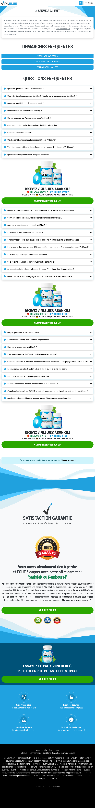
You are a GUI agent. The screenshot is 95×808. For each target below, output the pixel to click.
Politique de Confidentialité (31, 753)
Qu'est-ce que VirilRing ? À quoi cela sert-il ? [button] (25, 103)
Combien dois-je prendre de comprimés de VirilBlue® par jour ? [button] (33, 125)
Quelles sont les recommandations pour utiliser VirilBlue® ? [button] (31, 140)
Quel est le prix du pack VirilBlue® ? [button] (22, 347)
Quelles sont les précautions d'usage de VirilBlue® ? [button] (28, 154)
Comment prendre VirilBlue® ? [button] (19, 132)
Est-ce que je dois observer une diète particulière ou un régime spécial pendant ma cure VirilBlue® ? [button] (48, 247)
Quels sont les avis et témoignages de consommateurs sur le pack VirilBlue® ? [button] (39, 276)
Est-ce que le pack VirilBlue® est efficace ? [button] (25, 232)
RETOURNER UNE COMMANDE (47, 61)
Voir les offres (48, 610)
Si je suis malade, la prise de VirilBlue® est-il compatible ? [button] (31, 262)
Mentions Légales (68, 753)
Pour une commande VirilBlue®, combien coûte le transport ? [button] (32, 354)
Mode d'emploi (42, 750)
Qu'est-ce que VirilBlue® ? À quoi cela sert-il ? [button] (26, 88)
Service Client (53, 750)
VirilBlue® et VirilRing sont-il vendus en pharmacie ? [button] (28, 339)
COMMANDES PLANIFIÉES (47, 67)
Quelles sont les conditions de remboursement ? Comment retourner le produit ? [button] (39, 398)
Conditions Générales (51, 753)
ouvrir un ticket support (63, 29)
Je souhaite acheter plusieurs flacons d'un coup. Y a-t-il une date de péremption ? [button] (40, 269)
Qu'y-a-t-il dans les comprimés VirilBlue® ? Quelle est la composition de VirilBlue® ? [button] (42, 96)
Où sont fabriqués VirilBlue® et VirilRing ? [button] (24, 110)
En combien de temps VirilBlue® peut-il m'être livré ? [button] (28, 376)
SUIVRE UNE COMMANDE (47, 56)
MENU (90, 3)
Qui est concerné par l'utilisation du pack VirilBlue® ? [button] (29, 118)
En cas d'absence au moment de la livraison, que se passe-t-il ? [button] (33, 383)
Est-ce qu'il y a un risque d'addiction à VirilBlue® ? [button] (28, 254)
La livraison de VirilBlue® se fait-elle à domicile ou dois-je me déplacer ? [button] (37, 369)
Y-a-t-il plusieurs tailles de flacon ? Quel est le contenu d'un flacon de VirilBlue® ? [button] (40, 147)
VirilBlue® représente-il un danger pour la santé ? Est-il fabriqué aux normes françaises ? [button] (43, 240)
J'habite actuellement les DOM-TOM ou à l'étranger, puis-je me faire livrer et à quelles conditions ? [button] (47, 391)
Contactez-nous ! (68, 460)
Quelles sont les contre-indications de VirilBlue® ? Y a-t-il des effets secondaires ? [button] (41, 210)
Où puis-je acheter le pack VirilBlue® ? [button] (23, 332)
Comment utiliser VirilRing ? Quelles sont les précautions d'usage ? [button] (34, 218)
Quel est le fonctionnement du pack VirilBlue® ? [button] (27, 225)
